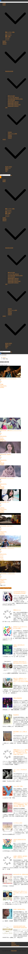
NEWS (4, 5)
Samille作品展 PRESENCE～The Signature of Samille (19, 592)
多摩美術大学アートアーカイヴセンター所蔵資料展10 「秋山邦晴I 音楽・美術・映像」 (20, 804)
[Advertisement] (14, 403)
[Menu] (0, 177)
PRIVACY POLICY (15, 945)
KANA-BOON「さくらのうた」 (7, 478)
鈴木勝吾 (2, 560)
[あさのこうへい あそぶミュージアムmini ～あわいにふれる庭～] (7, 900)
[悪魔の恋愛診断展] (7, 707)
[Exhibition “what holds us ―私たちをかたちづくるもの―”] (7, 670)
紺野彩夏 (2, 463)
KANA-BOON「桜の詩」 (6, 454)
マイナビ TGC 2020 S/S (13, 97)
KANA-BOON (3, 386)
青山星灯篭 (16, 715)
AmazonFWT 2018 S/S (13, 106)
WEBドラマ (8, 168)
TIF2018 (10, 136)
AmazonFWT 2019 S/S (13, 103)
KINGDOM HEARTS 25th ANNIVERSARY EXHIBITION (20, 926)
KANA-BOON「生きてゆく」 (7, 526)
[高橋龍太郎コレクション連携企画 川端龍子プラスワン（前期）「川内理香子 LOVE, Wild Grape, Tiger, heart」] (7, 759)
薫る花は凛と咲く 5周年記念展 (20, 874)
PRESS (6, 169)
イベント (7, 39)
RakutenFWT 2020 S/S (13, 102)
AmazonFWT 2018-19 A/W (14, 104)
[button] (15, 30)
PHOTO (4, 44)
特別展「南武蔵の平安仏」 (19, 909)
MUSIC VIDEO (8, 166)
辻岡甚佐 (2, 464)
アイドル (7, 38)
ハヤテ (1, 558)
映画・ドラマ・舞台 (10, 32)
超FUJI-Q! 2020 (11, 96)
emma (1, 557)
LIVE (6, 107)
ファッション (8, 33)
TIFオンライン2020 (12, 133)
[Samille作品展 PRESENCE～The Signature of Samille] (7, 600)
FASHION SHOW (9, 71)
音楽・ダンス (8, 35)
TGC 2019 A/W (11, 100)
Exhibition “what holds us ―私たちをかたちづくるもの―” (20, 662)
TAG (6, 171)
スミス (1, 437)
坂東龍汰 (2, 439)
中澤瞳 (1, 384)
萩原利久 (2, 512)
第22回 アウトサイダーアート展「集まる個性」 (20, 627)
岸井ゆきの (2, 534)
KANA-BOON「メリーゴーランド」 (8, 378)
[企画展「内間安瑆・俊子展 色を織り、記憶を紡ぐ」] (7, 865)
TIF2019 (10, 135)
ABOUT (13, 942)
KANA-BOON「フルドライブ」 (7, 548)
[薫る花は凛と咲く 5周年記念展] (7, 883)
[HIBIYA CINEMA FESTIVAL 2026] (7, 848)
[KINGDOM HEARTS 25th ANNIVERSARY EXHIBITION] (7, 935)
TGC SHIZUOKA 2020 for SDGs (15, 99)
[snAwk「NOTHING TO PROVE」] (7, 654)
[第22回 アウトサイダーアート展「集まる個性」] (7, 635)
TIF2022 (10, 132)
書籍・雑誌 (7, 36)
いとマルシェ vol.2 (17, 822)
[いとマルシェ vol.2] (7, 832)
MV (1, 381)
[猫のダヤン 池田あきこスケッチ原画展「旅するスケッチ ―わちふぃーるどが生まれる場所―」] (7, 687)
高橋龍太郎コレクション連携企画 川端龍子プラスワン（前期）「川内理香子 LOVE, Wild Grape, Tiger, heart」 (20, 752)
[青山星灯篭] (7, 724)
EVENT (4, 41)
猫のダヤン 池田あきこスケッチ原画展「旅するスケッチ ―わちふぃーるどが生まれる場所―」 (20, 681)
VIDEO (4, 139)
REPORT (5, 42)
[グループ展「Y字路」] (7, 795)
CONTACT (13, 944)
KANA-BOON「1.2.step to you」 (7, 573)
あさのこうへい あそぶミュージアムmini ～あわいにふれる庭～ (20, 892)
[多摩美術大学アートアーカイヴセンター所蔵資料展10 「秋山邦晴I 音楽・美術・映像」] (7, 812)
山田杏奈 (2, 508)
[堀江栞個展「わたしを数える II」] (7, 740)
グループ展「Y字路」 (18, 786)
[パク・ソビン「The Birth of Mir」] (7, 778)
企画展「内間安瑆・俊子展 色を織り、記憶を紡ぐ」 (20, 856)
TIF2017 (10, 138)
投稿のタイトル (17, 610)
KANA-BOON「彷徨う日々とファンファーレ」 (11, 430)
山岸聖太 (2, 387)
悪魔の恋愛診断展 (17, 698)
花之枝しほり (3, 440)
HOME (4, 3)
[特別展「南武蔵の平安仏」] (7, 918)
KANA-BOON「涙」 (4, 502)
